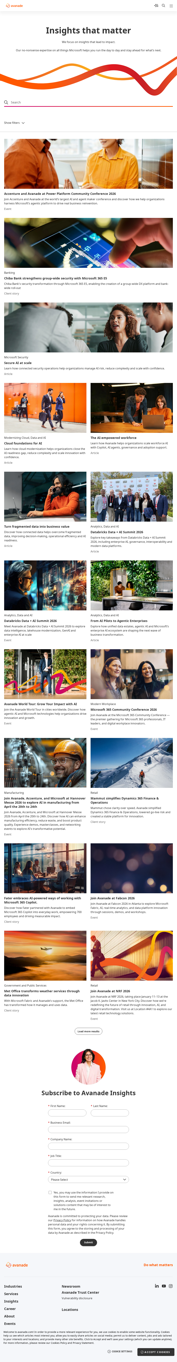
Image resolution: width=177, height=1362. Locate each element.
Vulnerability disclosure (77, 1298)
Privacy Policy (62, 1220)
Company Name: (60, 1139)
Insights (11, 1301)
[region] (88, 1344)
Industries (13, 1286)
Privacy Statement (83, 1342)
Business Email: (59, 1123)
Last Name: (99, 1106)
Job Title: (55, 1156)
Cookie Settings (122, 1351)
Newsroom (71, 1286)
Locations (70, 1309)
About (9, 1316)
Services (11, 1293)
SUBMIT (88, 1242)
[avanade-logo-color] (14, 5)
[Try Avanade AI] (156, 5)
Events (10, 1323)
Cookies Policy (59, 1342)
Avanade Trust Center (80, 1292)
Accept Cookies (157, 1352)
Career (10, 1308)
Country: (55, 1172)
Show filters (12, 123)
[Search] (163, 5)
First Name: (56, 1106)
